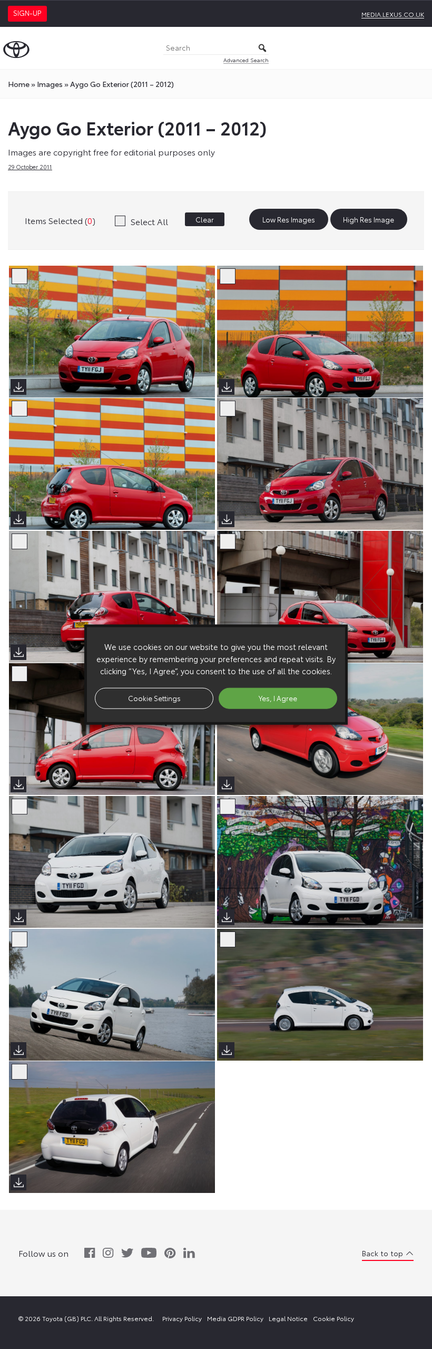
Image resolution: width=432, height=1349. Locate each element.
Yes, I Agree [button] (278, 698)
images (50, 84)
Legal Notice (288, 1318)
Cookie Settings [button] (154, 698)
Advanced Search (246, 60)
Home (19, 84)
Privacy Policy (182, 1318)
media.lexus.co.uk (392, 13)
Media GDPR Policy (235, 1318)
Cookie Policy (333, 1318)
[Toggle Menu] (418, 48)
